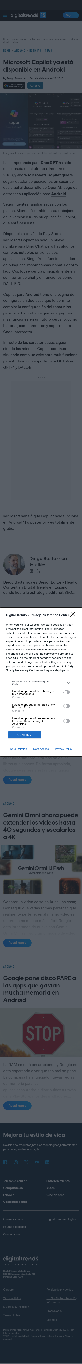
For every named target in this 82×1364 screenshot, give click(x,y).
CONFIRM (24, 734)
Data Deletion (18, 748)
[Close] (74, 615)
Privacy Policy (63, 748)
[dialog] (41, 682)
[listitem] (41, 683)
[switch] (66, 692)
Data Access (41, 748)
